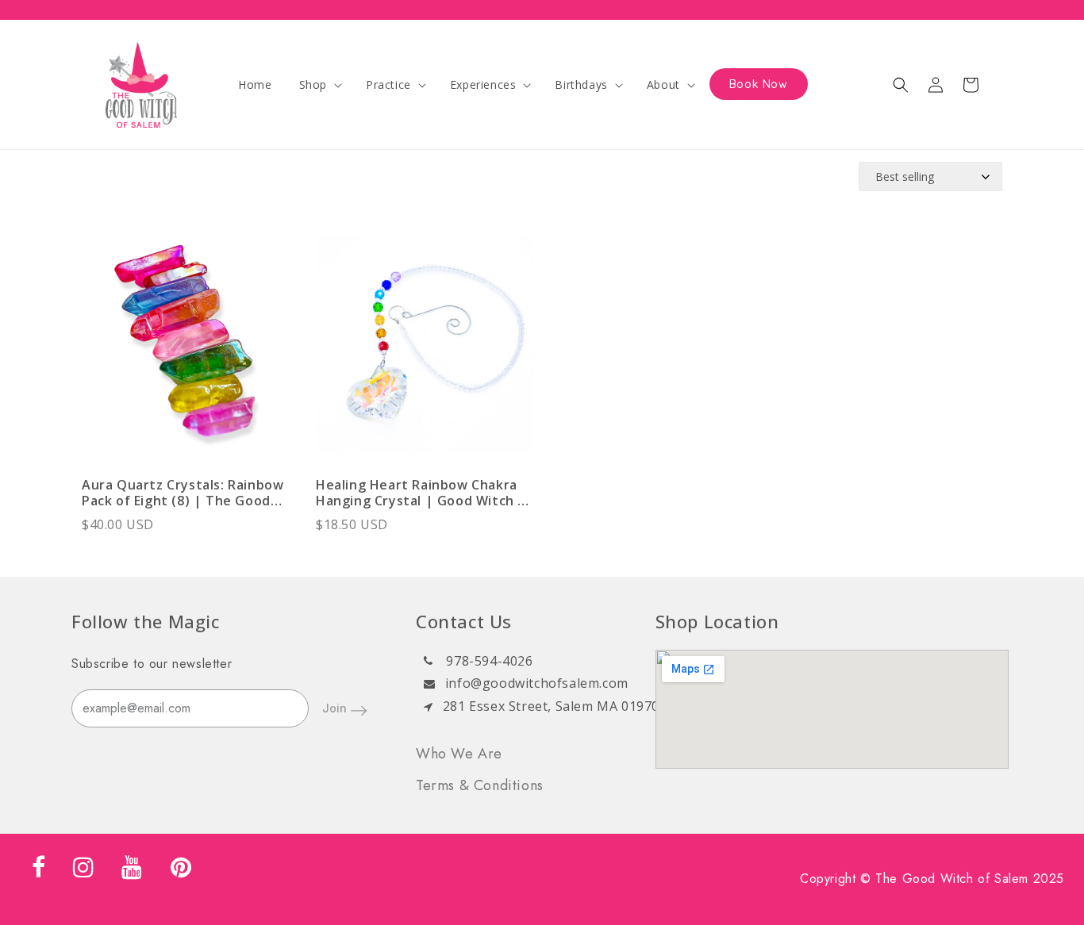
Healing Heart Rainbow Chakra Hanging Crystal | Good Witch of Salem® (424, 493)
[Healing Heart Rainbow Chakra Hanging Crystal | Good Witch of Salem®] (425, 352)
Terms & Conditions (480, 785)
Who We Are (459, 753)
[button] (319, 85)
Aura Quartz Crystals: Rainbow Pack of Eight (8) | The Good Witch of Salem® (182, 493)
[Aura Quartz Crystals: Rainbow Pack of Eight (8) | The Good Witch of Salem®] (191, 352)
